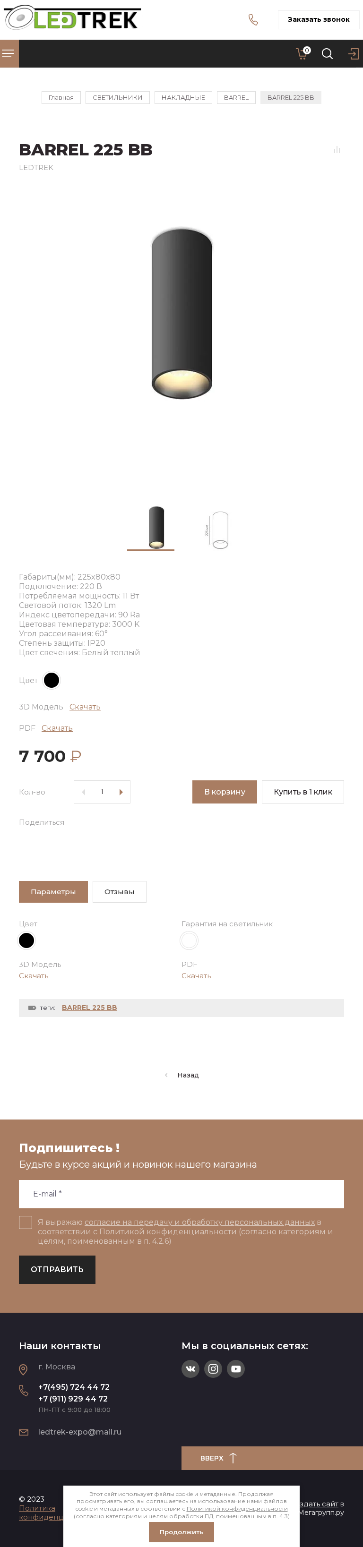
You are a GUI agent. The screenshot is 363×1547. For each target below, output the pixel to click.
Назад (188, 1075)
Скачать (85, 706)
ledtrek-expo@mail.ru (79, 1431)
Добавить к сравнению (337, 149)
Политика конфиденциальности (60, 1512)
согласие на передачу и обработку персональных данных (200, 1222)
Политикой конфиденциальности (168, 1231)
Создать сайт (314, 1503)
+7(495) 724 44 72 (74, 1387)
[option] (181, 336)
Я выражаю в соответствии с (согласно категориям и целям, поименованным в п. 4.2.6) (185, 1232)
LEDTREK (36, 167)
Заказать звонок (319, 19)
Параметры (53, 891)
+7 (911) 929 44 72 (73, 1398)
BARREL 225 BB (89, 1007)
